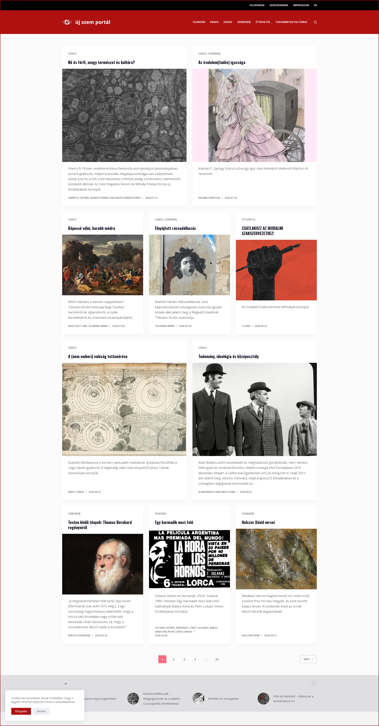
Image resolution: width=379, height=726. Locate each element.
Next (307, 659)
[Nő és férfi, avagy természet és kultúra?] (124, 115)
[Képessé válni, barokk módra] (102, 265)
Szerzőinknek (278, 5)
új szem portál (92, 22)
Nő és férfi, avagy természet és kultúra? (101, 62)
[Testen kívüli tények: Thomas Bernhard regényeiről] (102, 564)
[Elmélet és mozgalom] (198, 698)
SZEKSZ (227, 22)
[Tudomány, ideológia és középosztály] (254, 409)
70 (216, 659)
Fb (315, 5)
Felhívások (257, 5)
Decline (41, 711)
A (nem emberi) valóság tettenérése (98, 356)
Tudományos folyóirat (291, 22)
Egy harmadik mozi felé (174, 522)
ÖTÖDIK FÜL (263, 22)
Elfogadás (21, 711)
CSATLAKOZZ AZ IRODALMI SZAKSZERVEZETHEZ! (262, 230)
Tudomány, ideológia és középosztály (228, 356)
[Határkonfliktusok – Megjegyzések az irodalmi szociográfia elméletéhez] (133, 698)
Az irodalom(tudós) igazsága (221, 62)
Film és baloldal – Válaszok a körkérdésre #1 (293, 698)
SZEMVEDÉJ (244, 22)
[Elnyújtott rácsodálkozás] (189, 265)
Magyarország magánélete (97, 699)
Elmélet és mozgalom (223, 699)
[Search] (315, 22)
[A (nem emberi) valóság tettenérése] (124, 409)
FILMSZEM (199, 22)
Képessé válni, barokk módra (91, 228)
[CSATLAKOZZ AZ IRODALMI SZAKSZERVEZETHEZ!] (276, 270)
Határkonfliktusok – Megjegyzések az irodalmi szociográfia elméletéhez (161, 698)
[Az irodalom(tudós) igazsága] (254, 115)
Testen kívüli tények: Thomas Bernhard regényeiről (100, 524)
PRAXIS (214, 22)
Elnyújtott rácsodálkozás (175, 228)
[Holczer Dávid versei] (276, 559)
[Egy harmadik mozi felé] (189, 559)
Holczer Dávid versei (258, 522)
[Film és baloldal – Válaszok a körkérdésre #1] (263, 698)
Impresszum (301, 5)
